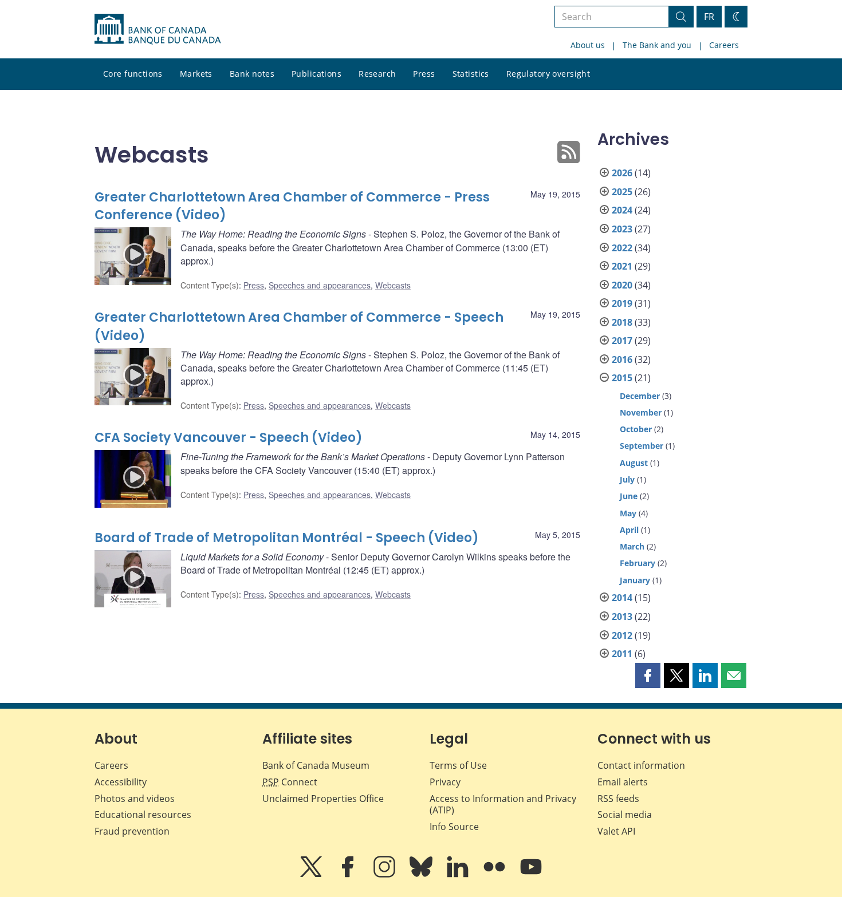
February (637, 563)
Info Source (454, 826)
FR (709, 16)
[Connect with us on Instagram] (385, 874)
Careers (724, 44)
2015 (622, 378)
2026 (622, 173)
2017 (622, 340)
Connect (289, 782)
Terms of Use (458, 765)
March (632, 546)
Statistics (471, 73)
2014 (622, 597)
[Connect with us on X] (312, 874)
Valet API (616, 831)
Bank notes (252, 73)
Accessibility (121, 782)
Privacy (445, 782)
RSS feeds (618, 798)
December (640, 395)
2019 (622, 303)
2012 (622, 635)
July (627, 479)
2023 (622, 229)
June (629, 496)
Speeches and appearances (320, 285)
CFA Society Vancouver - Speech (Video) (229, 437)
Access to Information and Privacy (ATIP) (503, 804)
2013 (622, 616)
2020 (622, 285)
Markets (196, 73)
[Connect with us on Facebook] (348, 874)
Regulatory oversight (548, 73)
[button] (647, 675)
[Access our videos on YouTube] (531, 874)
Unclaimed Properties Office (323, 798)
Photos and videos (135, 798)
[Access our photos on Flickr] (495, 874)
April (629, 529)
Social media (624, 814)
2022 (622, 248)
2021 (622, 266)
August (634, 462)
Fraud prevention (132, 831)
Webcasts (393, 285)
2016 (622, 359)
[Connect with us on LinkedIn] (458, 874)
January (635, 580)
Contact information (641, 765)
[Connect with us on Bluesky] (422, 874)
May (628, 513)
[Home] (158, 29)
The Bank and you (657, 44)
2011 (622, 653)
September (641, 445)
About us (587, 44)
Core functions (133, 73)
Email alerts (622, 782)
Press (424, 73)
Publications (316, 73)
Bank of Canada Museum (315, 765)
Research (377, 73)
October (636, 429)
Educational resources (143, 814)
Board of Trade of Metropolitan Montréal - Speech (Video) (287, 538)
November (641, 412)
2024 (622, 210)
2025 (622, 191)
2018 (622, 322)
